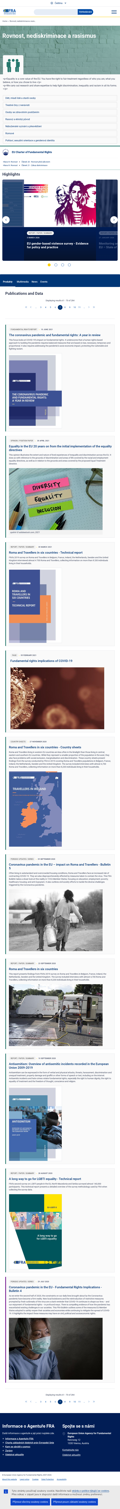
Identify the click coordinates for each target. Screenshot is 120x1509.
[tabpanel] (60, 220)
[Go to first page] (26, 307)
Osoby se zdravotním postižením (22, 112)
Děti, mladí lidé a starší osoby (20, 98)
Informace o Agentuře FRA (19, 1438)
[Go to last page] (94, 307)
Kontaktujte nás (70, 1450)
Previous (6, 220)
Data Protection (47, 1479)
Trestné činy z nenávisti (17, 105)
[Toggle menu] (114, 12)
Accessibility (62, 1479)
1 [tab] (49, 264)
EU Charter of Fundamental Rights (32, 152)
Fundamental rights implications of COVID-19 (41, 661)
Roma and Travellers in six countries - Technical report (46, 552)
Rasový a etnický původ (17, 119)
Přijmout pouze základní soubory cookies (74, 1502)
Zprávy (9, 1450)
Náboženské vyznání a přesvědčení (23, 126)
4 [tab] (69, 264)
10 (74, 307)
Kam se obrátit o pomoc (17, 1446)
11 (79, 307)
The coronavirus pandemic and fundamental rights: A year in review (55, 335)
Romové (9, 133)
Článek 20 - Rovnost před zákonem (36, 162)
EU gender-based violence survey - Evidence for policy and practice (57, 245)
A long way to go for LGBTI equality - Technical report (45, 1179)
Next (114, 220)
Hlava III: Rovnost (10, 162)
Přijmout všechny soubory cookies (30, 1502)
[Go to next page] (89, 307)
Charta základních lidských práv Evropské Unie (29, 1442)
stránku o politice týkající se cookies (90, 1491)
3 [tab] (62, 264)
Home (4, 21)
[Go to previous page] (31, 307)
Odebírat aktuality (14, 1454)
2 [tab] (55, 264)
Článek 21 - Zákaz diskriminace (34, 165)
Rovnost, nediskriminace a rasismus (24, 21)
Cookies (35, 1479)
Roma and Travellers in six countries (33, 969)
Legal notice (24, 1479)
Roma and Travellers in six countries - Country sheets (45, 747)
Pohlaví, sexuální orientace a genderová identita (30, 140)
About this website (9, 1479)
